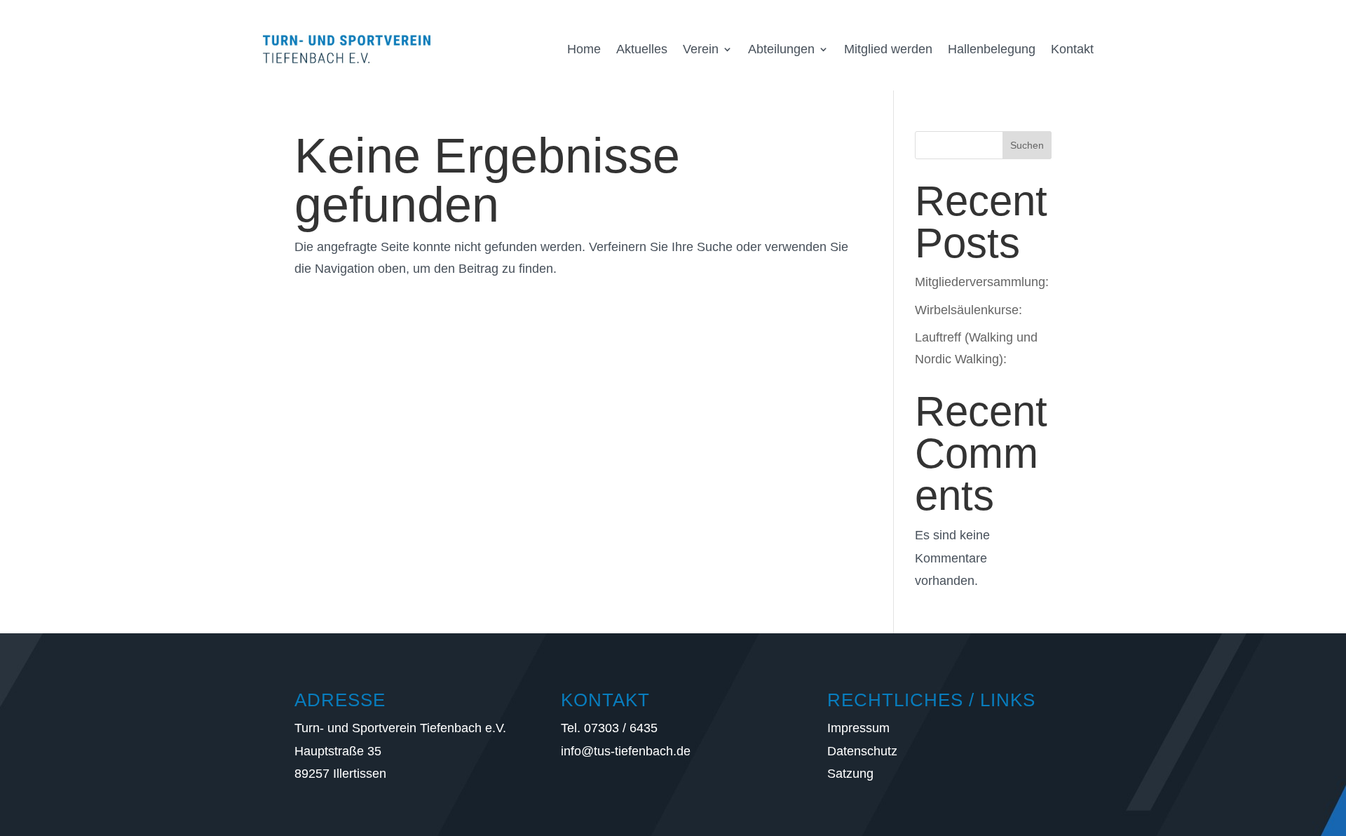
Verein (701, 49)
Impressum (858, 728)
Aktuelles (641, 49)
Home (584, 49)
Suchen (1027, 145)
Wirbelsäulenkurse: (968, 310)
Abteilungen (781, 49)
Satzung (850, 774)
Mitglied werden (888, 49)
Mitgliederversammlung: (982, 282)
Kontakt (1072, 49)
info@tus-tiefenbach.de (626, 751)
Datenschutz (862, 751)
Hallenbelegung (991, 49)
